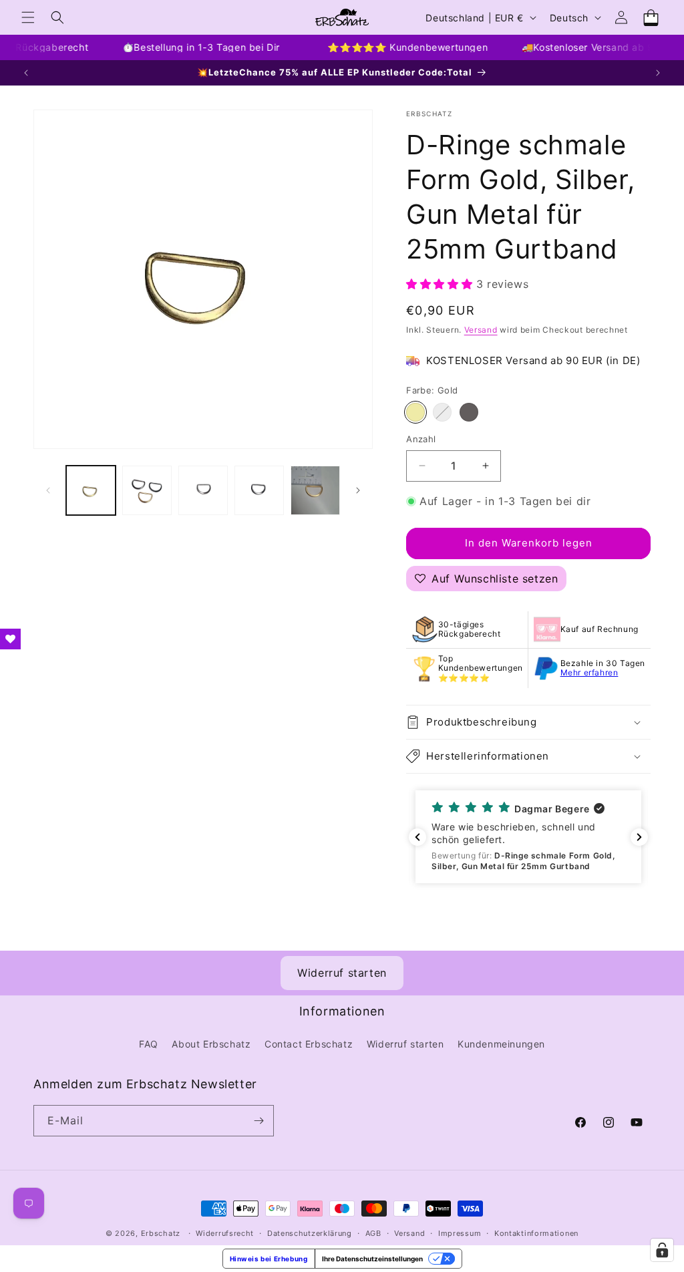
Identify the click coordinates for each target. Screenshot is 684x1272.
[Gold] (415, 412)
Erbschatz (160, 1233)
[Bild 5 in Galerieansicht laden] (315, 490)
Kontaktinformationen (536, 1233)
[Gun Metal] (469, 412)
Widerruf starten (342, 972)
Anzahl (421, 439)
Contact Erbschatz (309, 1044)
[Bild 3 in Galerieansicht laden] (203, 490)
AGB (373, 1233)
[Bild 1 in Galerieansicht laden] (91, 490)
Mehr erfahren (589, 672)
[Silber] (442, 412)
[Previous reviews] (417, 837)
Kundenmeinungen (501, 1044)
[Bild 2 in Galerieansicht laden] (147, 490)
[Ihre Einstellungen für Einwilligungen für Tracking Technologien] (662, 1250)
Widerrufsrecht (225, 1233)
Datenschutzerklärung (309, 1233)
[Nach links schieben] (48, 490)
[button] (28, 17)
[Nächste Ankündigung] (658, 73)
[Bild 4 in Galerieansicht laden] (259, 490)
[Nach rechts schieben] (358, 490)
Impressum (459, 1233)
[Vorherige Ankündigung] (26, 73)
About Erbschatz (211, 1044)
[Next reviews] (639, 837)
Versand (481, 330)
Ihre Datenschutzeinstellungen (372, 1259)
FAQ (148, 1044)
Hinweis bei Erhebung (269, 1259)
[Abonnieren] (258, 1120)
